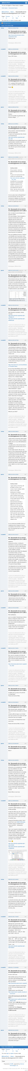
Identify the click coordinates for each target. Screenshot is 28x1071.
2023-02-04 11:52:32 (13, 1030)
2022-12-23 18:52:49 (13, 743)
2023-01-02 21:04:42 (13, 879)
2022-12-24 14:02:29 (13, 760)
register (12, 20)
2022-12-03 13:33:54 (13, 76)
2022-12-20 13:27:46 (13, 340)
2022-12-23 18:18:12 (13, 702)
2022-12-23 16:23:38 (13, 607)
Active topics (5, 8)
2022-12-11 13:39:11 (13, 123)
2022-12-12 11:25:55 (13, 157)
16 (13, 18)
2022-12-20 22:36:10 (13, 431)
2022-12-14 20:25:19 (13, 206)
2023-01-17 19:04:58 (13, 967)
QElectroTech (6, 2)
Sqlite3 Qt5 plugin (21, 822)
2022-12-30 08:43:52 (13, 800)
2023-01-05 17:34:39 (13, 916)
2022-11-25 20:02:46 (13, 49)
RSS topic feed (6, 23)
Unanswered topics (13, 8)
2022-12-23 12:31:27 (13, 534)
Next (17, 18)
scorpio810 (3, 49)
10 (6, 18)
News (12, 11)
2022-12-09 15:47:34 (13, 107)
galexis (2, 107)
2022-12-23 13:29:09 (13, 591)
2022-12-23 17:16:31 (13, 648)
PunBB (11, 1063)
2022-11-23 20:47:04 (13, 28)
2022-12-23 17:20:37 (13, 685)
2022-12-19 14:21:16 (13, 305)
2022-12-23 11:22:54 (13, 474)
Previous (8, 16)
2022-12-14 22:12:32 (13, 270)
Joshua (2, 28)
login (7, 20)
